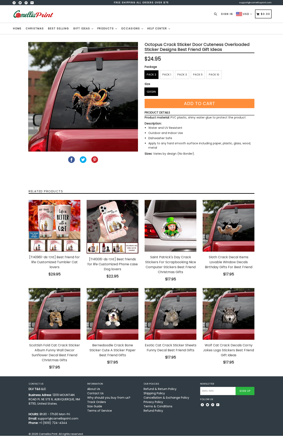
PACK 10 (214, 75)
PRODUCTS (106, 28)
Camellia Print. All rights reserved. (61, 434)
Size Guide (94, 406)
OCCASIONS (131, 28)
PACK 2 (151, 75)
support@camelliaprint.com (255, 2)
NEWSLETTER (207, 384)
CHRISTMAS (35, 28)
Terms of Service (99, 411)
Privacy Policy (153, 402)
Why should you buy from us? (108, 398)
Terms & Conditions (158, 406)
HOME (17, 28)
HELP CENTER (157, 28)
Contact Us (95, 393)
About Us (93, 389)
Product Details (157, 112)
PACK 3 (182, 75)
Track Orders (96, 402)
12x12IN (151, 92)
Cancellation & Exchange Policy (166, 398)
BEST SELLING (58, 28)
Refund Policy (153, 411)
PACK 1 (166, 75)
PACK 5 (198, 75)
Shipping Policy (154, 393)
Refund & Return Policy (160, 389)
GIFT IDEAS (82, 28)
